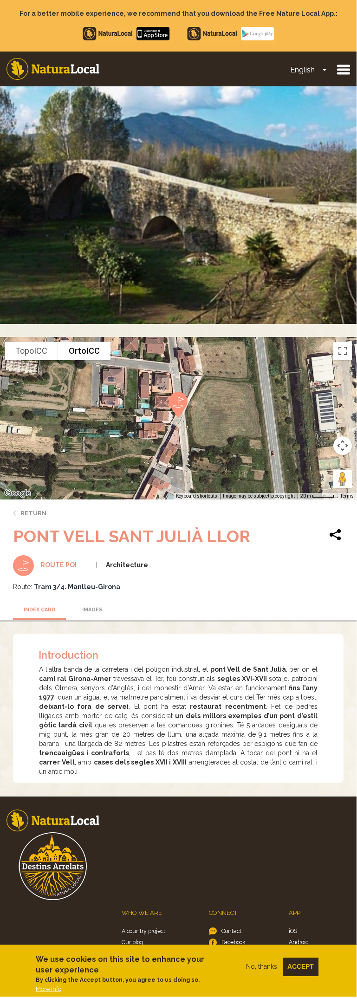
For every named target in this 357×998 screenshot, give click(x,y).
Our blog (132, 942)
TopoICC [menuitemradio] (31, 351)
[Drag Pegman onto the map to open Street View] (342, 479)
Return (33, 513)
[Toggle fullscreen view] (342, 351)
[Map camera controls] (342, 445)
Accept (300, 966)
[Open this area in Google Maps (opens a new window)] (17, 493)
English (302, 69)
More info (48, 988)
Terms (347, 496)
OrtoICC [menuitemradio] (84, 351)
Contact (231, 930)
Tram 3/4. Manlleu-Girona (77, 586)
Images (92, 610)
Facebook (233, 942)
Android (299, 942)
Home (52, 69)
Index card (39, 610)
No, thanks (261, 966)
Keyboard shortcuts (196, 496)
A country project (143, 930)
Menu (343, 69)
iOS (293, 930)
